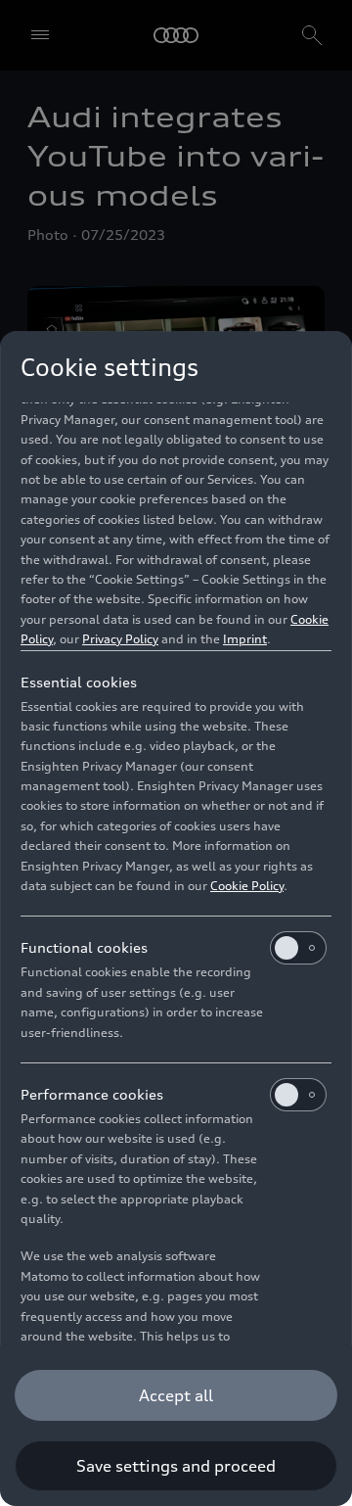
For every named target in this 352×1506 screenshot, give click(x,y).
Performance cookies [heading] (92, 1094)
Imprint (245, 639)
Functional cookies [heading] (84, 947)
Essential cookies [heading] (79, 682)
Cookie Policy (247, 885)
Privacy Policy (120, 639)
